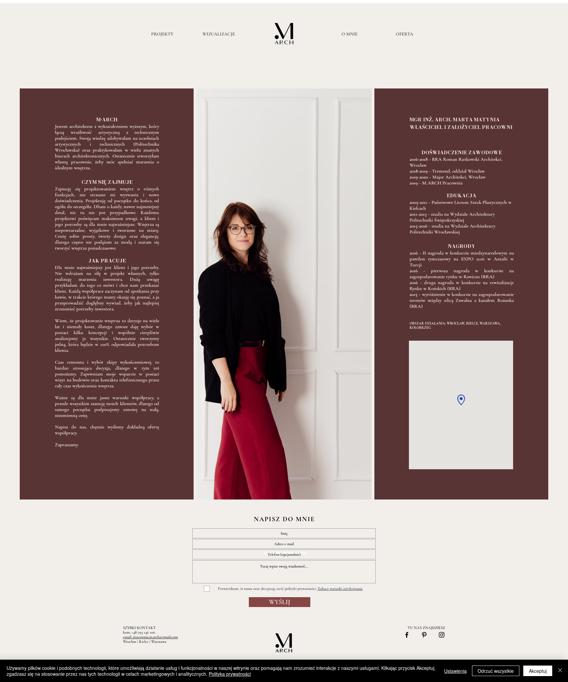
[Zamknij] (560, 671)
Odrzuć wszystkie (496, 671)
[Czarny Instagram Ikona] (441, 635)
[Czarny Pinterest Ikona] (424, 635)
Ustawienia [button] (455, 671)
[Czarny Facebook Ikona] (407, 635)
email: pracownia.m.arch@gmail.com (150, 637)
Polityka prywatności (230, 673)
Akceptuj (538, 671)
